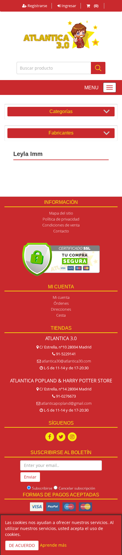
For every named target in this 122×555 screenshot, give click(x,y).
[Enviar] (98, 68)
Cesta (61, 315)
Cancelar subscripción (77, 488)
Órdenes (61, 303)
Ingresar (68, 5)
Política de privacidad (61, 219)
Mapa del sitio (61, 213)
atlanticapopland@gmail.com (66, 403)
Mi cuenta (61, 297)
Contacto (61, 231)
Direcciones (61, 309)
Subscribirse (42, 488)
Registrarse (37, 5)
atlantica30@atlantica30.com (66, 361)
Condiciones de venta (61, 225)
